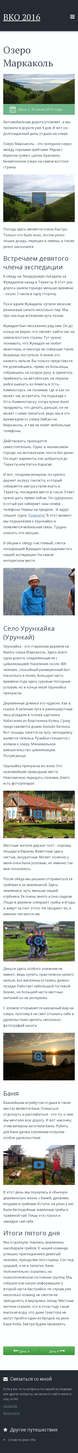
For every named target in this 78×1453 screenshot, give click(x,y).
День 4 (23, 1351)
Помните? (37, 515)
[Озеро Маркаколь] (39, 198)
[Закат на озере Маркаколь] (39, 1056)
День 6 (54, 1351)
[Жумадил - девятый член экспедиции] (39, 591)
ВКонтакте (11, 1413)
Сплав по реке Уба (22, 1440)
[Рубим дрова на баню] (39, 1165)
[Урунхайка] (39, 814)
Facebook (10, 1406)
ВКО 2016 (21, 17)
